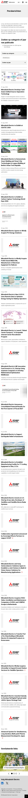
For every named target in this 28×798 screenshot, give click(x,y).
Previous (9, 773)
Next (19, 773)
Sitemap (18, 792)
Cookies (24, 790)
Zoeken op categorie (8, 53)
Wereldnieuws (6, 57)
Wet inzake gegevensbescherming (12, 790)
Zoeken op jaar (6, 62)
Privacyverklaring (17, 789)
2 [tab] (14, 773)
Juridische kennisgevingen (8, 792)
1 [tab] (12, 773)
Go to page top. (26, 796)
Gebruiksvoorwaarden (6, 789)
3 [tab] (16, 773)
